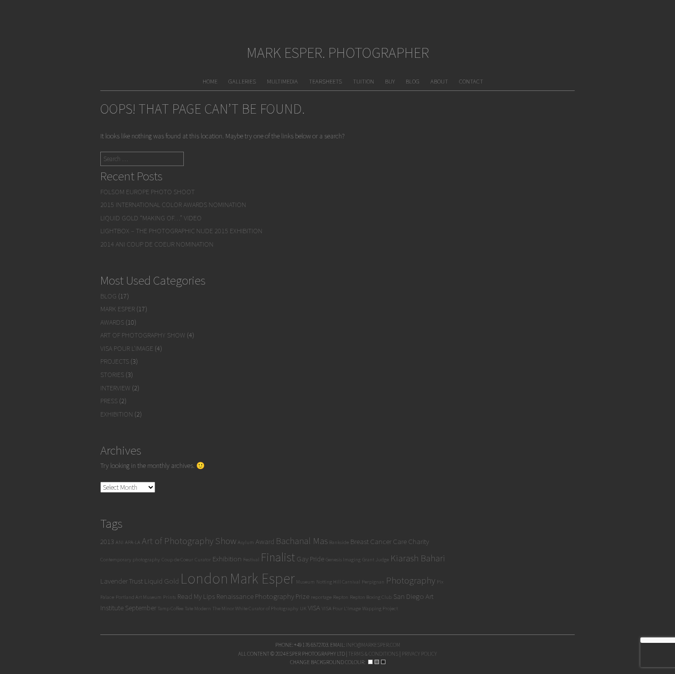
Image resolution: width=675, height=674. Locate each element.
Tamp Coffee (170, 608)
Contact (471, 81)
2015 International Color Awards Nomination (173, 204)
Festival (251, 559)
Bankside (339, 542)
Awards (112, 322)
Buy (390, 81)
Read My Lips (196, 596)
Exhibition (116, 414)
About (439, 81)
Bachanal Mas (302, 541)
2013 (107, 541)
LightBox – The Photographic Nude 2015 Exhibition (181, 230)
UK (303, 608)
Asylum (246, 542)
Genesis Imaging (343, 559)
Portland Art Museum (139, 597)
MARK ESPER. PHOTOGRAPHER (338, 52)
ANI (120, 542)
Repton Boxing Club (371, 597)
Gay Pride (310, 558)
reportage (321, 597)
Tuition (363, 81)
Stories (112, 374)
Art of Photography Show (142, 335)
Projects (114, 361)
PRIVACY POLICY (419, 653)
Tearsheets (325, 81)
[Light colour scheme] (370, 662)
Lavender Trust (121, 581)
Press (109, 400)
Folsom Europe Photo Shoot (147, 191)
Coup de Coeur (177, 559)
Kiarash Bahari (417, 558)
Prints (169, 597)
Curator (203, 559)
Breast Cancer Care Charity (389, 541)
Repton (340, 597)
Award (264, 541)
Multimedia (282, 81)
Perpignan (373, 582)
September (140, 607)
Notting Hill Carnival (338, 582)
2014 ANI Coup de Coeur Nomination (156, 244)
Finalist (278, 557)
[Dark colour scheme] (383, 662)
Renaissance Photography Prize (262, 596)
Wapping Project (380, 608)
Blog (413, 81)
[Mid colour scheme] (377, 662)
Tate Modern (198, 608)
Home (210, 81)
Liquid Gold (161, 581)
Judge (382, 559)
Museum (305, 582)
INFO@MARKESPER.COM (373, 644)
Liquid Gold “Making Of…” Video (151, 217)
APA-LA (132, 542)
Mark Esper (117, 308)
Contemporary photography (130, 559)
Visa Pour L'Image (126, 348)
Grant (368, 559)
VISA (314, 607)
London (204, 578)
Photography (410, 580)
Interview (115, 387)
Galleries (242, 81)
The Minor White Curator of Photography (255, 608)
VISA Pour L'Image (341, 608)
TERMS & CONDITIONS (373, 653)
